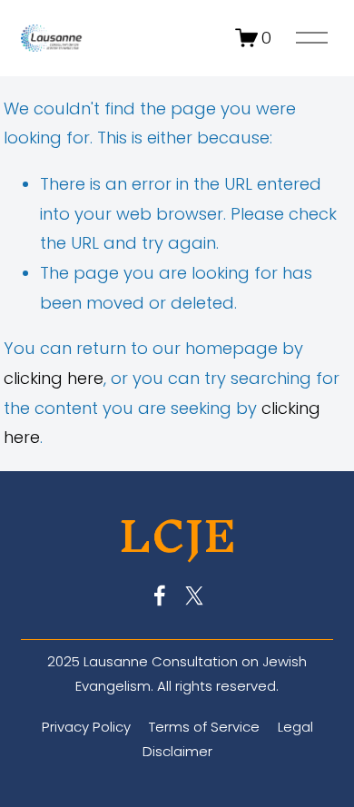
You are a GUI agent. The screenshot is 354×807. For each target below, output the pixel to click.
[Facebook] (160, 595)
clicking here (53, 378)
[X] (194, 595)
